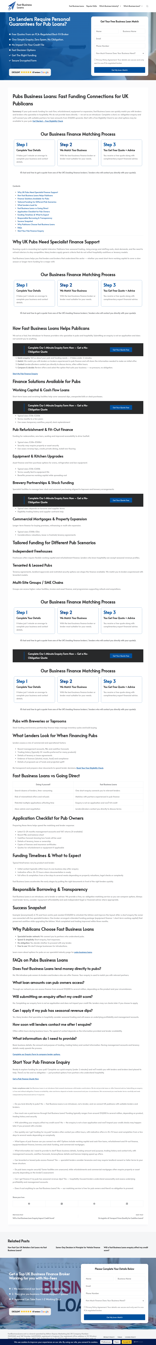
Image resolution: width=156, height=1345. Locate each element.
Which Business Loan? (132, 6)
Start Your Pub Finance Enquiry (31, 230)
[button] (30, 72)
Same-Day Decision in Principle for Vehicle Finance (78, 1247)
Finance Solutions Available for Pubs (33, 198)
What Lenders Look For (27, 205)
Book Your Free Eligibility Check (90, 767)
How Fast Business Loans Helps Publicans (35, 195)
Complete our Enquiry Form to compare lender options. (36, 1054)
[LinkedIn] (127, 1204)
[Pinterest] (94, 1204)
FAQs (20, 227)
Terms (119, 1337)
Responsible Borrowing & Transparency (35, 218)
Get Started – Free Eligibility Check (48, 121)
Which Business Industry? (109, 6)
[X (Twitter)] (61, 1204)
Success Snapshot (25, 221)
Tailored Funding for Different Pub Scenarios (37, 201)
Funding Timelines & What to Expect (33, 214)
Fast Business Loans (76, 6)
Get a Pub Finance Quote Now (26, 1078)
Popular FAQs (91, 6)
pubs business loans (83, 952)
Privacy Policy (108, 1337)
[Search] (147, 6)
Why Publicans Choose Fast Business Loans (36, 224)
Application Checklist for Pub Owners (34, 211)
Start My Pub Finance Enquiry (25, 373)
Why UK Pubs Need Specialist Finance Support (38, 192)
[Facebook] (29, 1204)
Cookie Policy (130, 1337)
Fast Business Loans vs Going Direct (33, 208)
